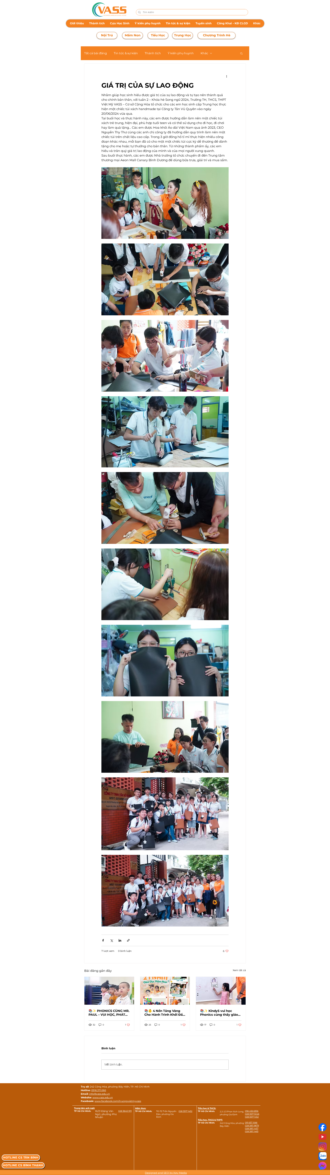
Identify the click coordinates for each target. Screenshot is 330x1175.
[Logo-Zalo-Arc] (322, 1156)
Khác (204, 53)
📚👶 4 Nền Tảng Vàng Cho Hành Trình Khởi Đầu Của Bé (164, 1013)
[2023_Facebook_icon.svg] (322, 1127)
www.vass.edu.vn (102, 1097)
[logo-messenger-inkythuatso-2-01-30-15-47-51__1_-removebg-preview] (322, 1166)
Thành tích (153, 53)
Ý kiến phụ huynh (181, 53)
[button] (241, 53)
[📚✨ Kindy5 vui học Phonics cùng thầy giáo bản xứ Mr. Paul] (221, 991)
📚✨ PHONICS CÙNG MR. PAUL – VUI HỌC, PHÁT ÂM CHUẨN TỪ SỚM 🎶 (109, 1013)
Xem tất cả (239, 970)
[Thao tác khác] (226, 76)
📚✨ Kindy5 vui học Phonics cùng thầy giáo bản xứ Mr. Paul (219, 1013)
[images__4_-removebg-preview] (322, 1137)
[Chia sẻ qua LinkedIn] (120, 940)
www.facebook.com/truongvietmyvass (118, 1101)
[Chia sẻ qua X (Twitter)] (111, 940)
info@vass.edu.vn (99, 1093)
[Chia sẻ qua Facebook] (103, 940)
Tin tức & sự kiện (126, 53)
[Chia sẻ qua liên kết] (128, 940)
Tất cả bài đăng (95, 53)
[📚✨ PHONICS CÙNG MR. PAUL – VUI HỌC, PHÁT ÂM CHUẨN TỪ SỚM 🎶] (109, 991)
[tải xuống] (322, 1146)
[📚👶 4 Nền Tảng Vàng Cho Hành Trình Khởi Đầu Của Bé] (165, 991)
